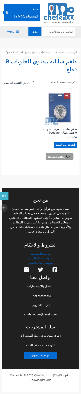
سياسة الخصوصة (40, 253)
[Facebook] (54, 269)
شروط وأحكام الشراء (40, 258)
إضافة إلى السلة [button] (65, 144)
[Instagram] (26, 269)
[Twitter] (40, 269)
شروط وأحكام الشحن (40, 263)
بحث (35, 31)
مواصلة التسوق (40, 355)
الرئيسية (72, 52)
